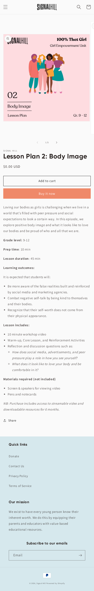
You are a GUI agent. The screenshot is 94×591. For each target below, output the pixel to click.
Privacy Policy (18, 476)
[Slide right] (56, 142)
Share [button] (12, 420)
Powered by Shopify (55, 583)
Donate (14, 456)
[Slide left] (37, 142)
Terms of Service (20, 486)
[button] (5, 7)
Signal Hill (41, 583)
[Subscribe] (80, 555)
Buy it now (47, 193)
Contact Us (16, 466)
